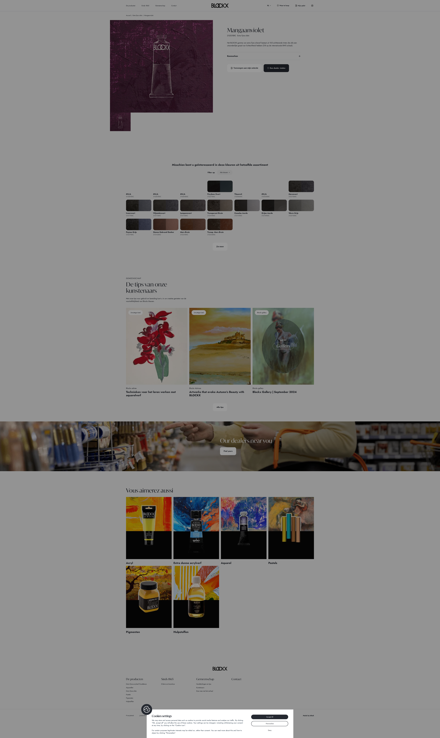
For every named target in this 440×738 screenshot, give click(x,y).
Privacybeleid (130, 716)
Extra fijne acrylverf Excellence (136, 684)
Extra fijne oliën (131, 691)
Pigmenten (129, 698)
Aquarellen (129, 687)
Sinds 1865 (145, 5)
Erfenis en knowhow (168, 684)
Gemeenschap (160, 5)
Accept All (269, 717)
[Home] (220, 668)
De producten (130, 5)
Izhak (312, 715)
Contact (173, 5)
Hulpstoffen (130, 701)
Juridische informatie (145, 716)
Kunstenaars (200, 687)
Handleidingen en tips (203, 684)
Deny (269, 730)
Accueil (128, 15)
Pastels (128, 694)
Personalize (270, 723)
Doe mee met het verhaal (204, 691)
